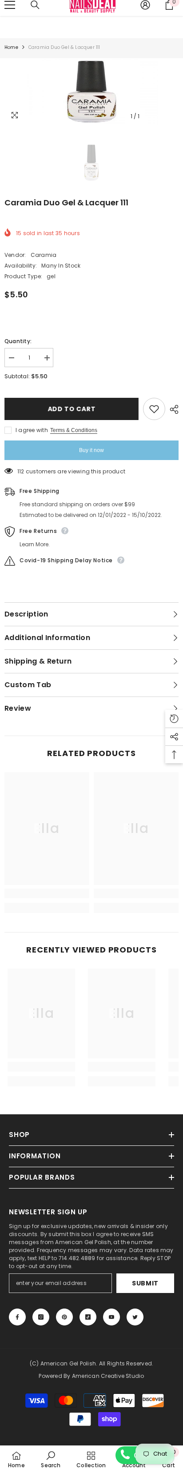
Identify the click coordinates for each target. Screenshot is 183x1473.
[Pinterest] (64, 1317)
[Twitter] (135, 1317)
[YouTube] (111, 1317)
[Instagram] (40, 1317)
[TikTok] (88, 1317)
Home (11, 47)
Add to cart (71, 408)
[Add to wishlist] (154, 409)
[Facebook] (17, 1317)
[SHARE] (172, 409)
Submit (145, 1283)
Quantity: (18, 341)
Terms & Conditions (73, 430)
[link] (46, 893)
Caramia (44, 255)
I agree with (32, 430)
